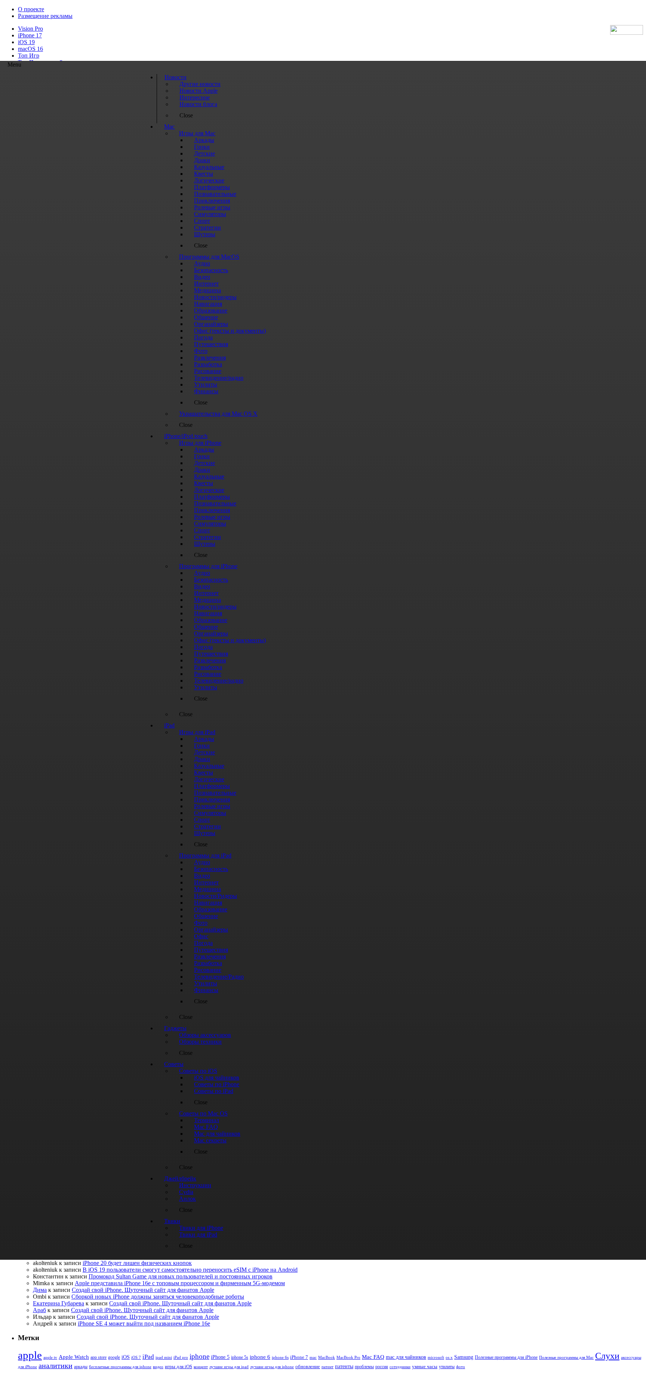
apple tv (50, 1357)
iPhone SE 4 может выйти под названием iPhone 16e (144, 1323)
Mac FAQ (373, 1357)
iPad (148, 1356)
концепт (201, 1367)
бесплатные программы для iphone (120, 1366)
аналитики (56, 1365)
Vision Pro (30, 28)
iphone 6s (280, 1357)
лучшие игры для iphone (272, 1366)
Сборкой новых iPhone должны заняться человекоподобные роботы (157, 1296)
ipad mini (164, 1357)
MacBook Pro (348, 1357)
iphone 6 (260, 1357)
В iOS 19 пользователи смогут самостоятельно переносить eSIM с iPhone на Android (190, 1269)
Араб (39, 1310)
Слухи (607, 1356)
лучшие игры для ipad (229, 1366)
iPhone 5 (220, 1357)
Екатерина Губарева (58, 1303)
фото (460, 1366)
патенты (344, 1366)
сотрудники (400, 1366)
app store (98, 1357)
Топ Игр (28, 55)
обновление (307, 1366)
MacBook (326, 1357)
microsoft (436, 1357)
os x (449, 1357)
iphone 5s (239, 1357)
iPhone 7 (299, 1357)
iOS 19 (26, 42)
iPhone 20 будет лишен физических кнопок (137, 1263)
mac (313, 1357)
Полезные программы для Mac (566, 1357)
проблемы (364, 1366)
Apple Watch (74, 1357)
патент (327, 1366)
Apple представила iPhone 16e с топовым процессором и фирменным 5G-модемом (180, 1283)
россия (381, 1366)
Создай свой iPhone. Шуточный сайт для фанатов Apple (143, 1290)
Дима (40, 1290)
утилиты (447, 1366)
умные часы (424, 1366)
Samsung (463, 1357)
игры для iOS (178, 1366)
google (114, 1357)
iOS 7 (136, 1357)
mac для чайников (406, 1357)
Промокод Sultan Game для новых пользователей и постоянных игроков (181, 1276)
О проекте (31, 9)
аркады (80, 1366)
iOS (125, 1357)
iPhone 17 (30, 35)
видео (158, 1366)
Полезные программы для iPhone (506, 1357)
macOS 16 (30, 49)
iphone (199, 1356)
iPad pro (180, 1357)
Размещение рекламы (45, 16)
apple (30, 1355)
